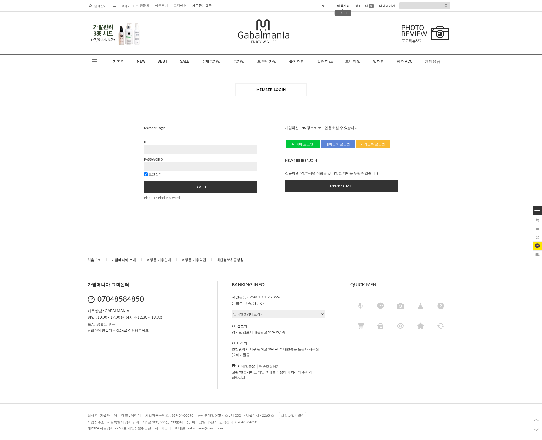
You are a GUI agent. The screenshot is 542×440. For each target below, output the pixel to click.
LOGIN (200, 187)
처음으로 (94, 260)
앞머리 (379, 61)
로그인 (327, 5)
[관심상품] (537, 228)
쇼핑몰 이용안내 (159, 260)
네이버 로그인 (302, 144)
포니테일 (353, 61)
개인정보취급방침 (230, 260)
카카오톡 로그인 (372, 144)
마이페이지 (387, 5)
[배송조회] (537, 255)
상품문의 (142, 5)
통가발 (239, 61)
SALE (184, 61)
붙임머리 (297, 61)
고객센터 (180, 5)
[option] (116, 33)
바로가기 (124, 6)
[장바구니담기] (537, 219)
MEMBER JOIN (341, 186)
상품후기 (161, 5)
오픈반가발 (267, 61)
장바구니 (363, 5)
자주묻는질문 (202, 5)
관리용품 (432, 61)
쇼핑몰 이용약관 (194, 260)
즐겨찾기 (100, 6)
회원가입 (343, 5)
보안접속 (155, 174)
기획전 (119, 61)
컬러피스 (325, 61)
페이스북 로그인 (337, 144)
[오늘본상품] (537, 237)
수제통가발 (211, 61)
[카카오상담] (537, 246)
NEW (141, 61)
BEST (163, 61)
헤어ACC (404, 61)
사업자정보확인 (293, 415)
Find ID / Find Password (162, 197)
